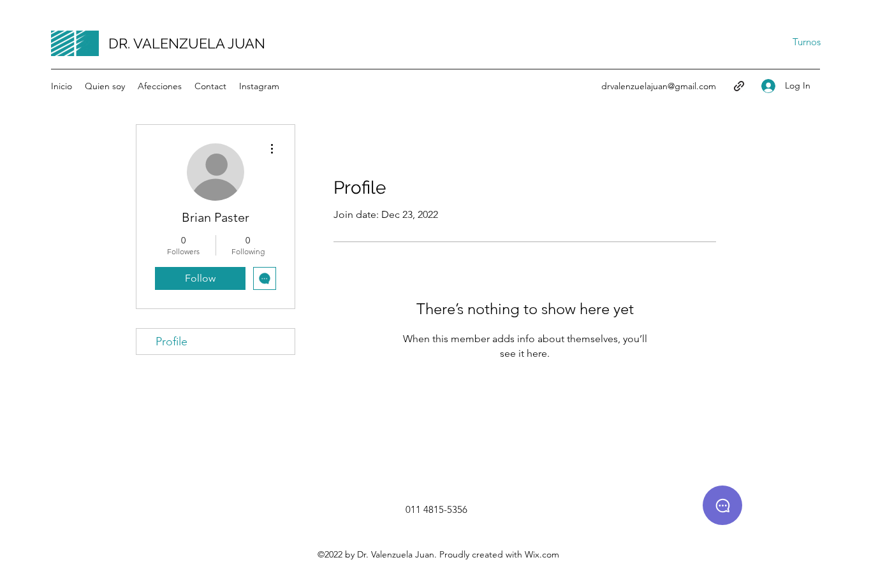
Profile (171, 342)
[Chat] (722, 505)
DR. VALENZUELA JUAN (186, 43)
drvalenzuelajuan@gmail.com (658, 86)
